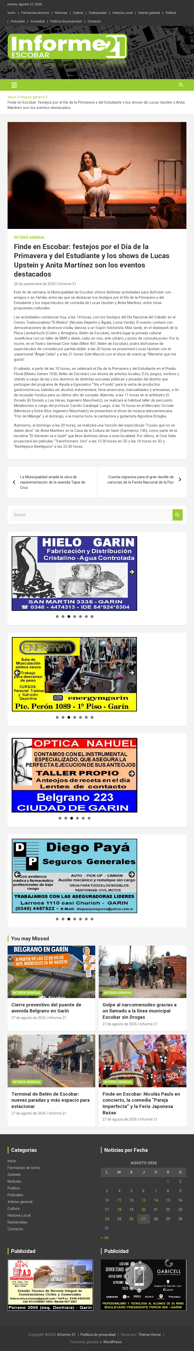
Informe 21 (67, 284)
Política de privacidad (66, 21)
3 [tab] (68, 616)
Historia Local (122, 13)
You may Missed (30, 939)
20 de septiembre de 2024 (35, 284)
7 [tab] (92, 616)
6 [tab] (86, 616)
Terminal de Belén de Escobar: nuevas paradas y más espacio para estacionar (50, 1100)
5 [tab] (80, 616)
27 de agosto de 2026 (28, 1018)
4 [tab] (74, 616)
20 (143, 1209)
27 (143, 1219)
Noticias (61, 13)
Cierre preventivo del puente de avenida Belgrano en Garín (46, 1008)
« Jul (104, 1237)
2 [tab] (63, 616)
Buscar (178, 515)
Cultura (78, 13)
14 (156, 1200)
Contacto (94, 21)
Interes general (149, 13)
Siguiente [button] (131, 572)
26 (131, 1219)
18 (119, 1209)
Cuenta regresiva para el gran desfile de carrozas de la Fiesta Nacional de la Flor (140, 480)
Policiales (18, 21)
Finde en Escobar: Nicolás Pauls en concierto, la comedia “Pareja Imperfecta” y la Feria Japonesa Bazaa (141, 1103)
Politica (171, 13)
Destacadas (98, 13)
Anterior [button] (17, 572)
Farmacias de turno (35, 13)
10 (107, 1200)
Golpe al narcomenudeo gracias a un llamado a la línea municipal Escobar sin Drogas (140, 1011)
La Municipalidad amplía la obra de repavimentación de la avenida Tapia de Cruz (52, 482)
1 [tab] (57, 616)
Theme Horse (149, 1334)
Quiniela (14, 1174)
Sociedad (38, 21)
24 (107, 1219)
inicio (11, 13)
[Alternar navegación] (14, 85)
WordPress (112, 1342)
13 (143, 1200)
